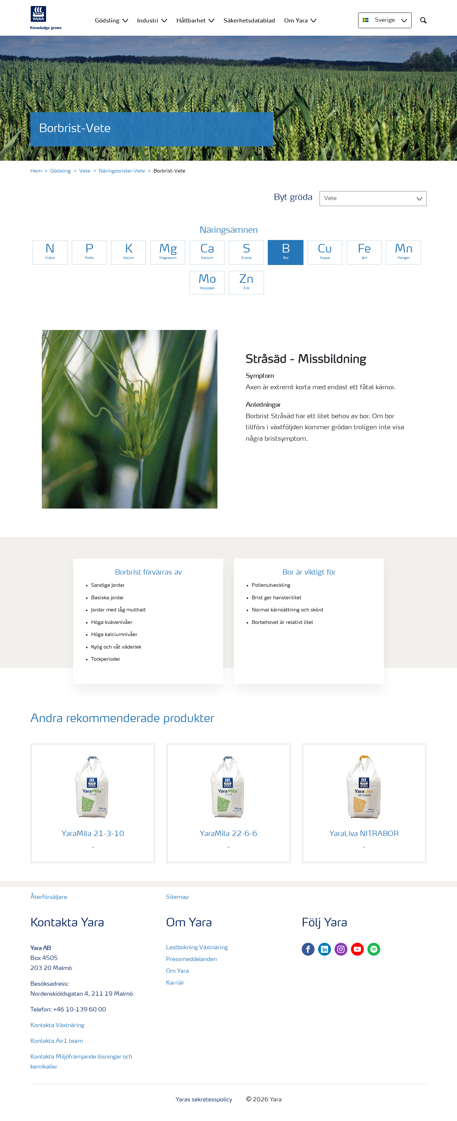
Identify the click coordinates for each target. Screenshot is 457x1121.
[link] (50, 252)
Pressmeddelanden (191, 959)
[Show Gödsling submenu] (125, 20)
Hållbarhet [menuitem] (191, 20)
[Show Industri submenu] (164, 20)
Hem (36, 171)
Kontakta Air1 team (56, 1041)
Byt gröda (293, 198)
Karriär (175, 983)
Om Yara (177, 971)
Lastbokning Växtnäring (197, 948)
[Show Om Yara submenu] (313, 20)
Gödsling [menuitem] (107, 20)
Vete (84, 171)
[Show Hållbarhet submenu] (211, 20)
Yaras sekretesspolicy (204, 1100)
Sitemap (177, 897)
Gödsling (60, 171)
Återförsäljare (48, 897)
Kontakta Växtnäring (57, 1026)
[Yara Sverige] (46, 18)
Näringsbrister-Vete (122, 171)
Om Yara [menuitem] (296, 20)
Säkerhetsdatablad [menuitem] (249, 20)
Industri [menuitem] (148, 20)
